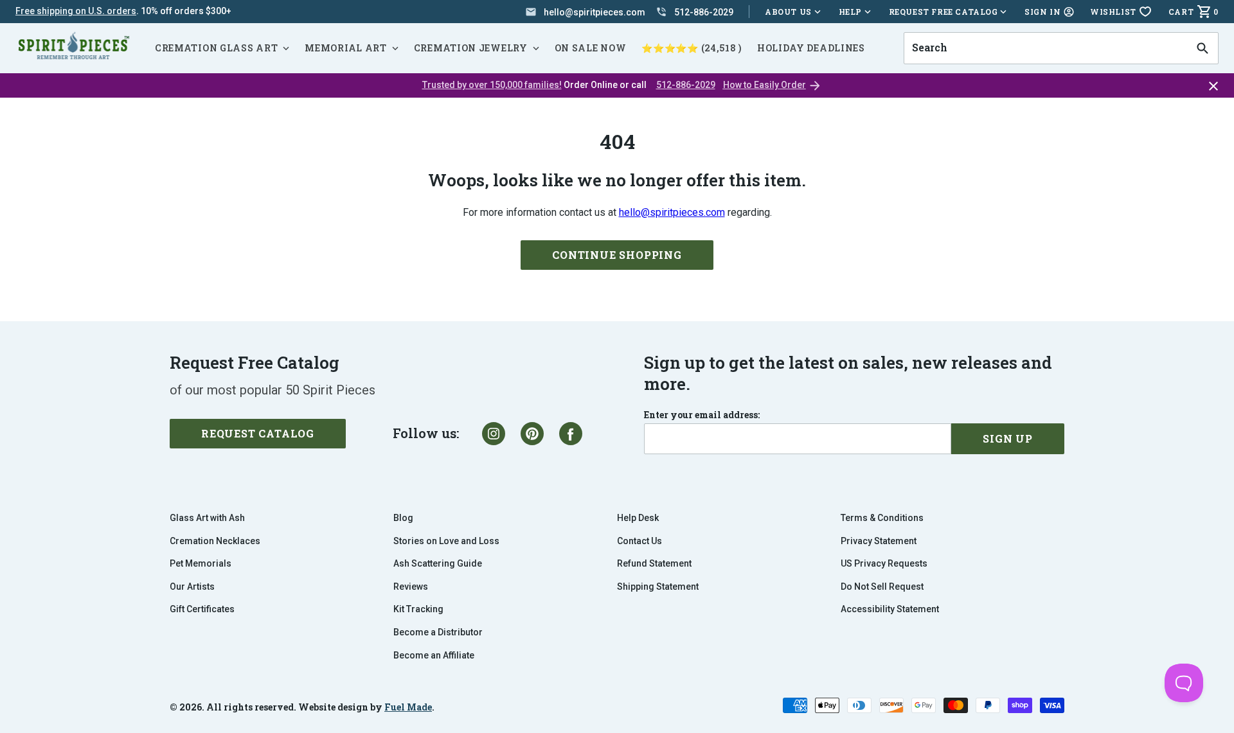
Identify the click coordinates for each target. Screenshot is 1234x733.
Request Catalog (257, 433)
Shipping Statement (658, 586)
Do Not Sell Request (882, 586)
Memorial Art (345, 48)
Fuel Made (408, 707)
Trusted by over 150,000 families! (492, 85)
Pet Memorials (200, 563)
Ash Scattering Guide (437, 563)
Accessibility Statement (890, 609)
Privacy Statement (879, 541)
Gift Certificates (202, 609)
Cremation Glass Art (216, 48)
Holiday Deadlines (811, 48)
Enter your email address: (702, 415)
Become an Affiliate (433, 655)
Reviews (410, 586)
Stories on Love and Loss (446, 541)
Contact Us (639, 541)
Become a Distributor (438, 632)
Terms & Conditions (882, 518)
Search (925, 32)
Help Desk (638, 518)
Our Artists (192, 586)
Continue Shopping (617, 254)
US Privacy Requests (884, 563)
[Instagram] (493, 433)
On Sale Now (591, 48)
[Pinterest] (532, 433)
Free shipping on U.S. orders (75, 11)
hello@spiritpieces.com (672, 212)
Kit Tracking (418, 609)
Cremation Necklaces (215, 541)
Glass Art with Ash (207, 518)
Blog (403, 518)
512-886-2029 (685, 85)
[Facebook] (570, 433)
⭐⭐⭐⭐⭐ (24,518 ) (691, 48)
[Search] (1202, 48)
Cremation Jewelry (471, 48)
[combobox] (1045, 48)
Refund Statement (654, 563)
